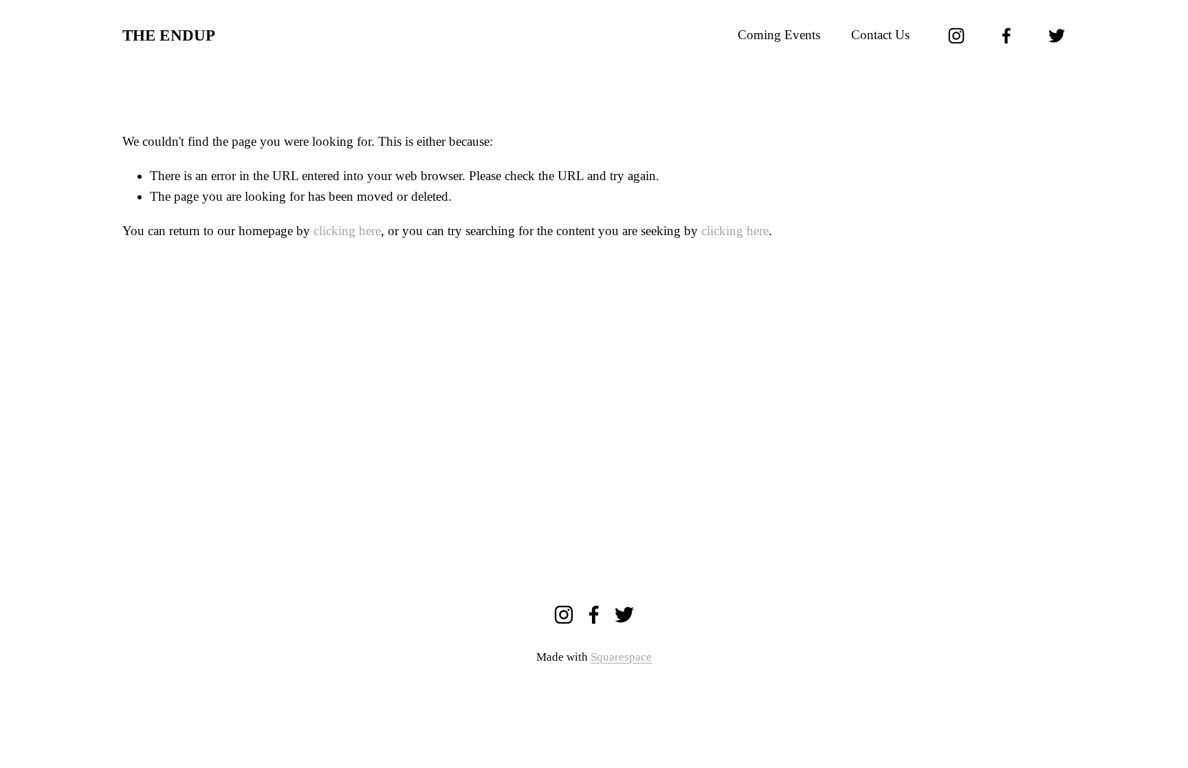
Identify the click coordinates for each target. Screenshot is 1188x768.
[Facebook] (1006, 35)
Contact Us (880, 35)
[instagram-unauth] (956, 35)
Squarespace (621, 656)
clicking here (347, 230)
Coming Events (779, 35)
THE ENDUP (169, 35)
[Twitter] (1056, 35)
